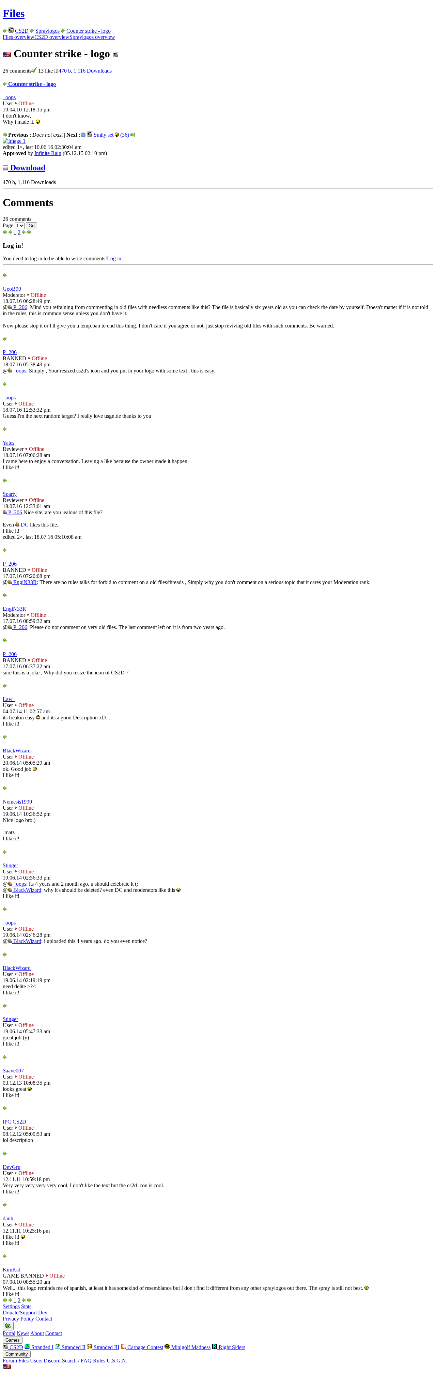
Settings (11, 1306)
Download (26, 167)
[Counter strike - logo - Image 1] (14, 141)
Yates (8, 443)
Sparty (10, 494)
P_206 (19, 307)
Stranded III (105, 1347)
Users (36, 1360)
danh (8, 1218)
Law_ (9, 699)
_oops (9, 97)
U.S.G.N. (117, 1360)
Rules (99, 1360)
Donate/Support (20, 1312)
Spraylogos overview (92, 37)
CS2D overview (51, 37)
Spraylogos (47, 31)
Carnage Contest (144, 1347)
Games (12, 1340)
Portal (9, 1333)
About (37, 1333)
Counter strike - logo (88, 31)
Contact (43, 1319)
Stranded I (41, 1347)
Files (14, 13)
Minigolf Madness (190, 1347)
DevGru (11, 1167)
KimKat (11, 1269)
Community (16, 1354)
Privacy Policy (18, 1319)
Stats (26, 1306)
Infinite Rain (47, 153)
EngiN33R (24, 582)
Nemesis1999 (17, 802)
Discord (52, 1360)
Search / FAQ (77, 1360)
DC (24, 525)
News (23, 1333)
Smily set (110, 135)
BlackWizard (17, 750)
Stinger (10, 865)
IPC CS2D (14, 1122)
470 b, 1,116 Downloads (85, 71)
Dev (42, 1312)
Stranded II (72, 1347)
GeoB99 (12, 289)
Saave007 (13, 1070)
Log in (114, 258)
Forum (10, 1360)
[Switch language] (7, 1367)
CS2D (22, 31)
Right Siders (231, 1347)
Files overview (18, 37)
